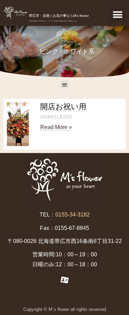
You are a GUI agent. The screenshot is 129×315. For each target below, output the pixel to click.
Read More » (56, 127)
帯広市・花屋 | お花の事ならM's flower (59, 16)
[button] (117, 14)
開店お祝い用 (63, 106)
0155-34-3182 (72, 215)
